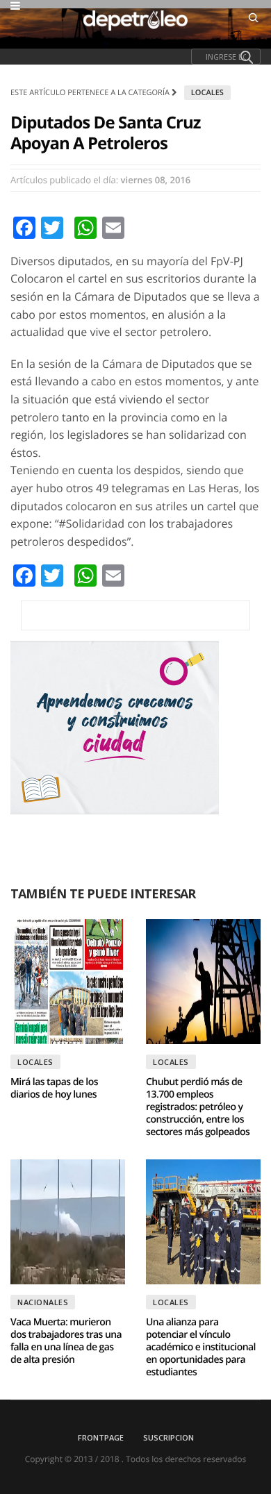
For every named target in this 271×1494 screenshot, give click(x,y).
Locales (207, 92)
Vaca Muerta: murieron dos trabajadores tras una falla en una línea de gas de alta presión (66, 1341)
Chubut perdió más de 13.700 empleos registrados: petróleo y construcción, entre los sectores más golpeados (197, 1107)
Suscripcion (168, 1437)
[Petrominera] (135, 615)
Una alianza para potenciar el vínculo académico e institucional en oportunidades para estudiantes (201, 1347)
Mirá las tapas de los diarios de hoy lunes (54, 1088)
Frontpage (101, 1437)
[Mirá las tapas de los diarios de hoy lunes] (67, 981)
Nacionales (42, 1302)
